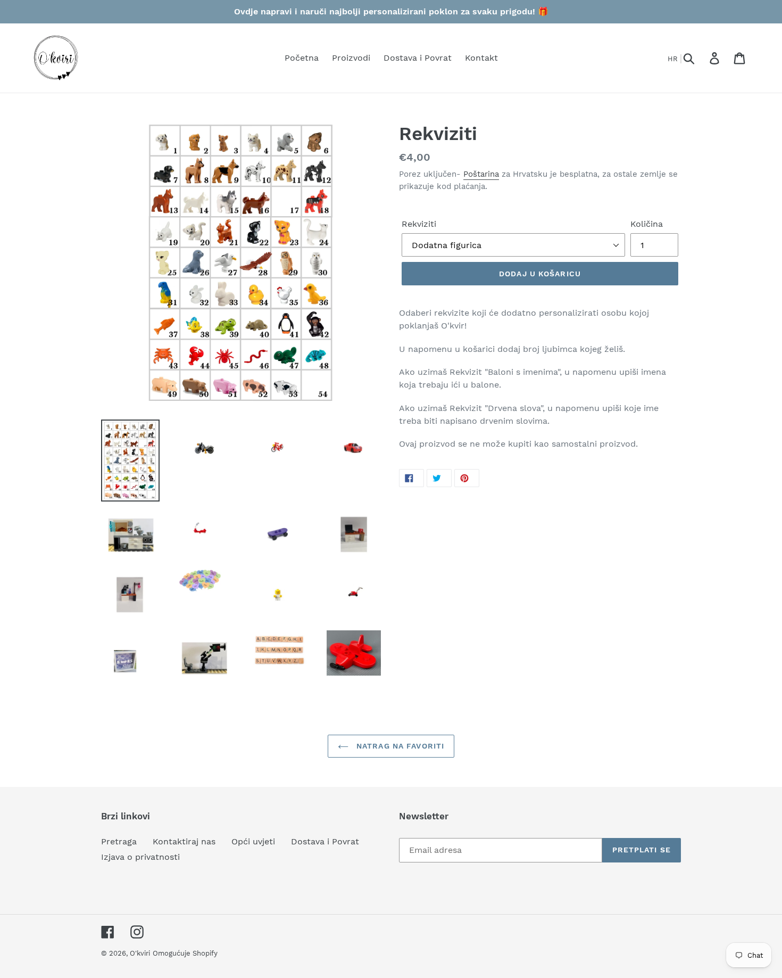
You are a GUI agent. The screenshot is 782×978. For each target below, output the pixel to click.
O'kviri (140, 953)
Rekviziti (419, 224)
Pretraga (119, 841)
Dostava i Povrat (325, 841)
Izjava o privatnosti (140, 857)
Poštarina (481, 174)
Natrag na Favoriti (399, 746)
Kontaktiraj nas (184, 841)
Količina (646, 224)
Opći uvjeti (253, 841)
